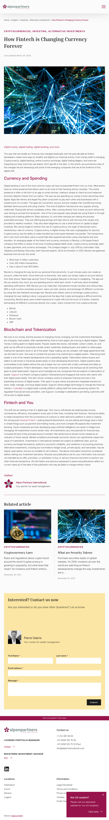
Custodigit (18, 388)
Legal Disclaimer (65, 785)
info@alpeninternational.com (70, 748)
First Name (14, 656)
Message (13, 680)
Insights (14, 20)
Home (6, 20)
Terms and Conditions (67, 789)
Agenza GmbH (17, 816)
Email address (15, 668)
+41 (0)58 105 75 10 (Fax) (69, 744)
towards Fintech (27, 420)
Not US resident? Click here (54, 718)
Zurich (7, 789)
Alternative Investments (40, 20)
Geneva (7, 793)
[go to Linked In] (6, 769)
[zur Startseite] (16, 6)
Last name (62, 656)
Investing (24, 20)
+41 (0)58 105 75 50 (66, 740)
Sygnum (15, 374)
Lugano (7, 797)
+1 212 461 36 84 (65, 736)
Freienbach (9, 785)
